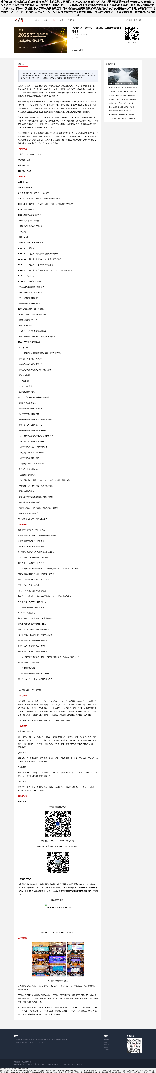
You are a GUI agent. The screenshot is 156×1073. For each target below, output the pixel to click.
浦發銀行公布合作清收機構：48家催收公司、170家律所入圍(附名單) (130, 95)
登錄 (135, 20)
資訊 (36, 20)
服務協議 (106, 1050)
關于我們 (106, 1039)
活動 (53, 20)
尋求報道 (106, 1044)
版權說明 (106, 1047)
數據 (61, 20)
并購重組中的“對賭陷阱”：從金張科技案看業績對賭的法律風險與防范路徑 (131, 91)
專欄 (45, 20)
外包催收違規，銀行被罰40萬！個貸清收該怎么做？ (125, 114)
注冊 (140, 20)
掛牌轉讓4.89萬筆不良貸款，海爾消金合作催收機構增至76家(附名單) (130, 88)
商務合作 (106, 1042)
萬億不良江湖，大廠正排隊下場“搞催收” (121, 103)
